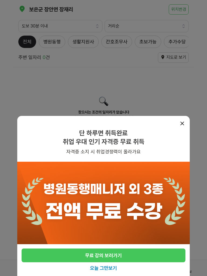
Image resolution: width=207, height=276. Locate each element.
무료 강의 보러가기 (103, 255)
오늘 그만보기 (103, 268)
